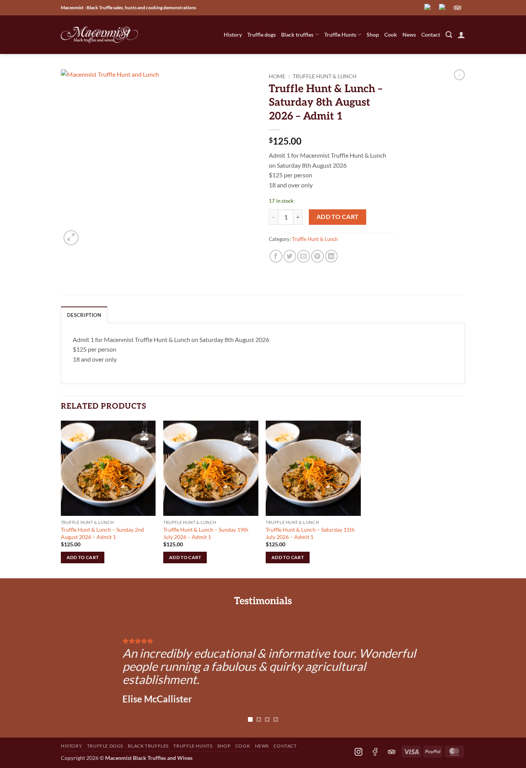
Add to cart (338, 216)
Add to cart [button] (83, 557)
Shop (373, 34)
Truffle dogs (261, 34)
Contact (430, 34)
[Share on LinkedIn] (331, 256)
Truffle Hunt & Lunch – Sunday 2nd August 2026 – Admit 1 (102, 533)
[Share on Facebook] (276, 256)
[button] (461, 34)
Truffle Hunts (340, 34)
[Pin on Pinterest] (317, 256)
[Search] (449, 35)
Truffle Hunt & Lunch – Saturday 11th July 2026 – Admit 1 (310, 533)
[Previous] (78, 670)
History (233, 34)
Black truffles (297, 34)
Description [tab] (84, 315)
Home (277, 76)
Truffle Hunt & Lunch (325, 76)
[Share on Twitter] (289, 256)
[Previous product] (459, 74)
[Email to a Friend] (303, 256)
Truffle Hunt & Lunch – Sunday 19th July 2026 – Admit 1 (205, 533)
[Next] (447, 670)
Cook (390, 34)
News (409, 34)
